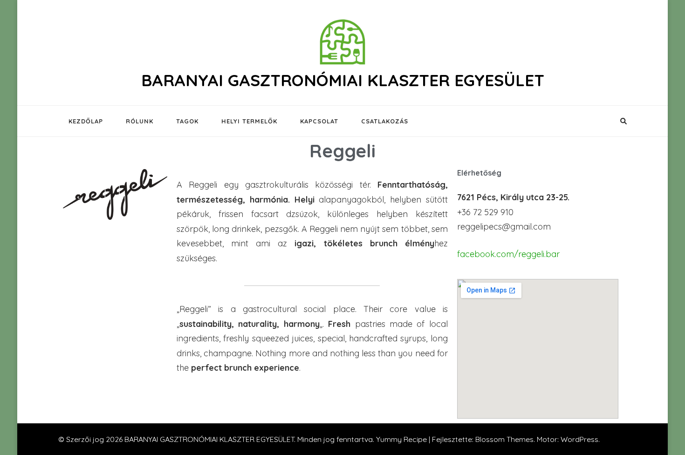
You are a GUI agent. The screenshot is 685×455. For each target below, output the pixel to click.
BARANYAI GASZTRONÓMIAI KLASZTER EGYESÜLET (342, 80)
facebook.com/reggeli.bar (508, 254)
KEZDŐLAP (85, 121)
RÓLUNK (139, 121)
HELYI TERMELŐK (249, 121)
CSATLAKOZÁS (384, 121)
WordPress (579, 439)
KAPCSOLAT (319, 121)
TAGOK (187, 121)
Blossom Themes (504, 439)
